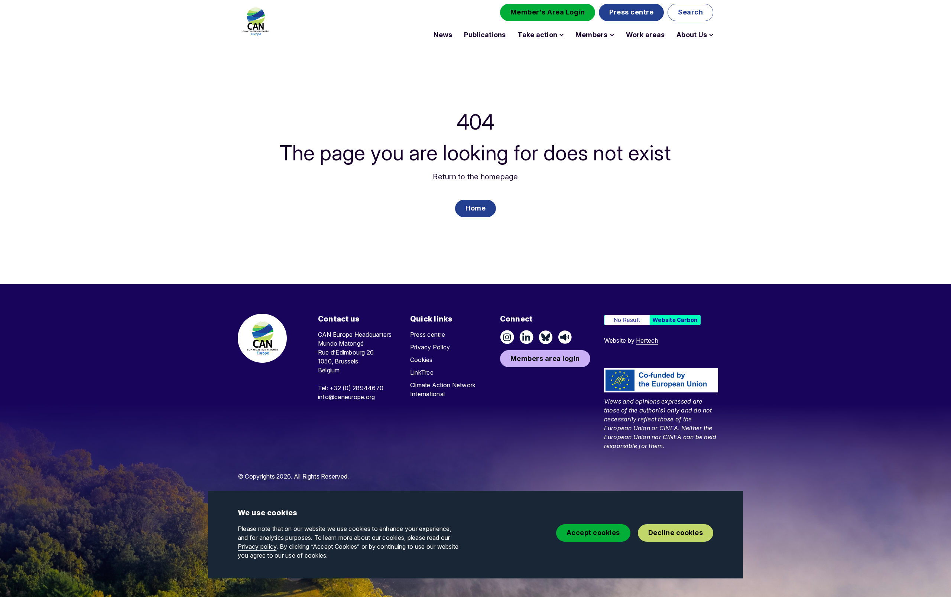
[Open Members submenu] (612, 35)
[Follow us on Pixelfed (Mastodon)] (546, 337)
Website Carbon (674, 319)
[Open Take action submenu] (561, 35)
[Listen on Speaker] (565, 337)
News (443, 35)
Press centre (427, 334)
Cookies (421, 359)
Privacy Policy (430, 347)
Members (591, 35)
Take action (537, 35)
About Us (691, 35)
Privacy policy (257, 546)
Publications (485, 35)
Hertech (647, 340)
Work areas (645, 35)
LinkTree (422, 372)
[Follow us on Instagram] (507, 337)
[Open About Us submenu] (711, 35)
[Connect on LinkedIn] (526, 337)
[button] (547, 12)
